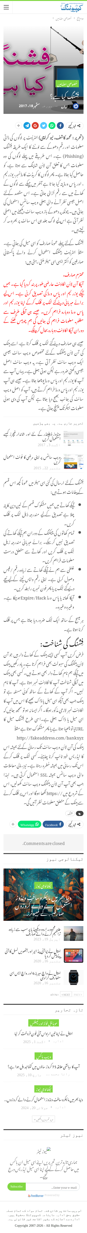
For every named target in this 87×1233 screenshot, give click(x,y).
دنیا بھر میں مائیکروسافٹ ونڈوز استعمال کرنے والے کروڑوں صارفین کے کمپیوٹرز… (43, 904)
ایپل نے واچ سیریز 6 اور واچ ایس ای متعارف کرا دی (35, 975)
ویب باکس (43, 1056)
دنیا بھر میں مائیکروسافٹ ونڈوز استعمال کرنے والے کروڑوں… (43, 1098)
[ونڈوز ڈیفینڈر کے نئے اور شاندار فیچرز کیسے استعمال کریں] (74, 438)
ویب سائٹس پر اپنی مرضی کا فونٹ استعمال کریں (32, 459)
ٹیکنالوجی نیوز (43, 885)
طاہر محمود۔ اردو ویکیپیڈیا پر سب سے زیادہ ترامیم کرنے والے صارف (35, 931)
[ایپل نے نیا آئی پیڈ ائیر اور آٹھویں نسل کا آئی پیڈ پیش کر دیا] (74, 955)
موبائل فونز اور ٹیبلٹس (43, 1022)
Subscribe (16, 1186)
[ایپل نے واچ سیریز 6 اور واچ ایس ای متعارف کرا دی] (74, 977)
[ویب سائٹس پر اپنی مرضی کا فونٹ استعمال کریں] (74, 461)
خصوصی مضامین (67, 83)
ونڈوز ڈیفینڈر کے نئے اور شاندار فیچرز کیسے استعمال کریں (32, 436)
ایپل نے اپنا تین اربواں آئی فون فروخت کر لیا (43, 1032)
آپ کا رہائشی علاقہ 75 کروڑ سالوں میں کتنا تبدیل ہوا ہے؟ (44, 1066)
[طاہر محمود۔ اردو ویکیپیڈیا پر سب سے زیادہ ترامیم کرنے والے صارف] (74, 933)
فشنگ (70, 813)
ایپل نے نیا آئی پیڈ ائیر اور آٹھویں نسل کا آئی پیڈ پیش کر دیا (33, 953)
